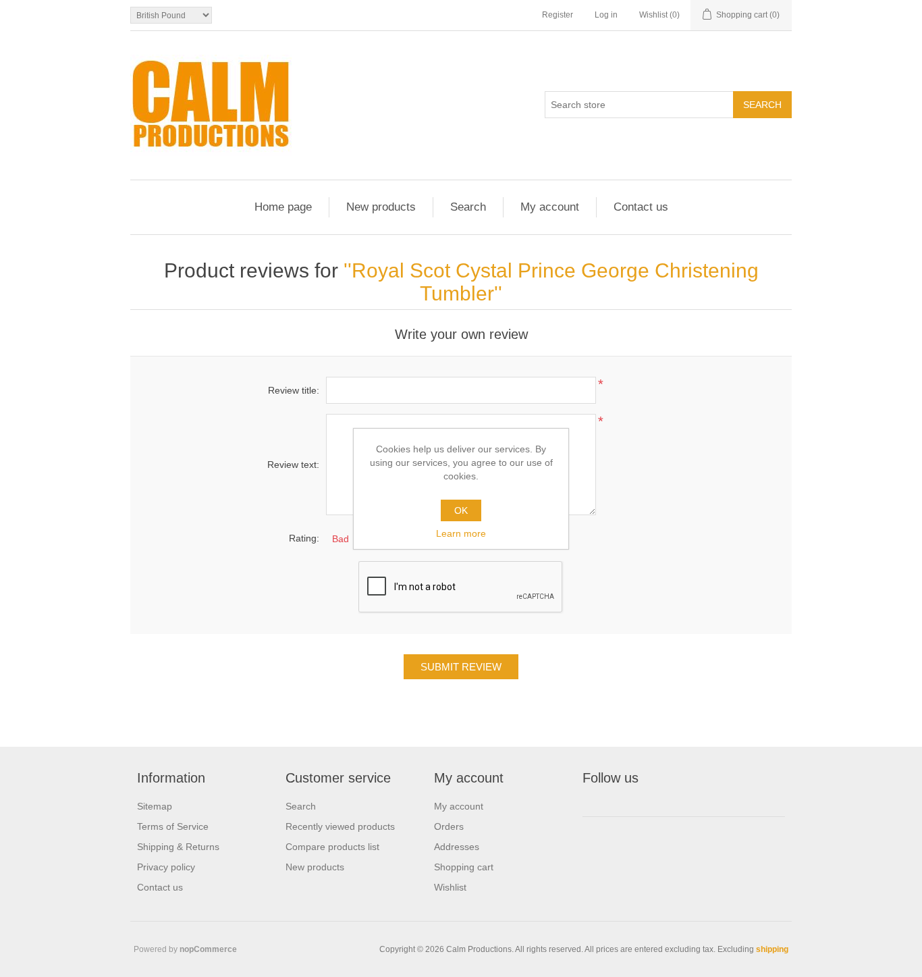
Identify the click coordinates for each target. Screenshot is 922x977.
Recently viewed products (340, 826)
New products (381, 207)
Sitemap (154, 806)
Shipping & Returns (178, 846)
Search (468, 207)
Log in (606, 15)
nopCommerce (208, 949)
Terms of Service (173, 826)
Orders (449, 826)
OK (461, 510)
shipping (772, 949)
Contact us (641, 207)
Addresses (456, 846)
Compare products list (332, 846)
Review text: (293, 464)
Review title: (293, 390)
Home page (283, 207)
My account (549, 207)
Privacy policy (166, 867)
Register (557, 15)
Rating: (304, 538)
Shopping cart (463, 867)
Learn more (461, 533)
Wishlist (450, 887)
